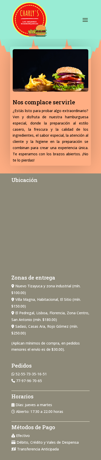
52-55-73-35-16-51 (31, 373)
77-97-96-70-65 (29, 380)
